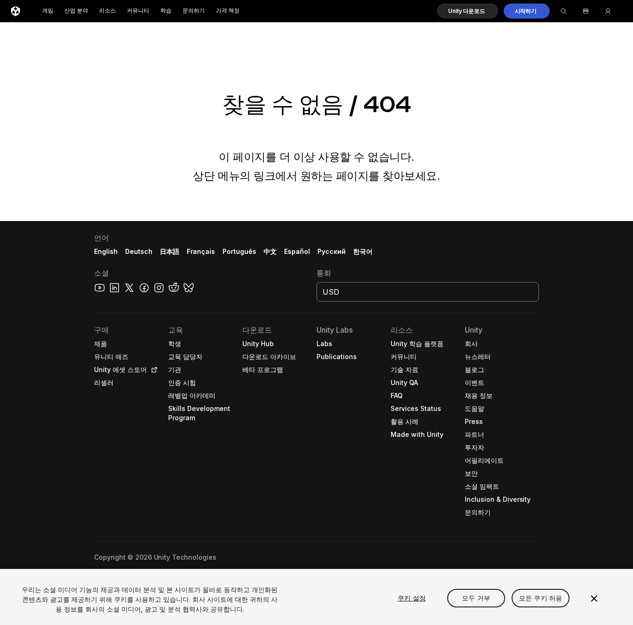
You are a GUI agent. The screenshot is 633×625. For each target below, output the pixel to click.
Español (297, 251)
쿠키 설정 (412, 598)
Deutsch (138, 251)
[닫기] (594, 598)
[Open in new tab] (152, 369)
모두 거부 (476, 598)
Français (201, 251)
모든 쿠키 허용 (540, 598)
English (106, 251)
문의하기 (194, 10)
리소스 (107, 10)
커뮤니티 (138, 10)
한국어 (363, 251)
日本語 (169, 251)
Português (239, 251)
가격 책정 (228, 10)
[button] (467, 11)
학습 (165, 10)
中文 (270, 251)
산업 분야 (76, 10)
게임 (47, 10)
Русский (331, 251)
